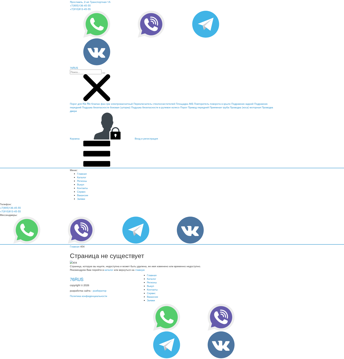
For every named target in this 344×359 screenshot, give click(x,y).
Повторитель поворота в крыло (212, 103)
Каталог (81, 177)
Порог (183, 107)
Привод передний (198, 107)
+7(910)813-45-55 (80, 9)
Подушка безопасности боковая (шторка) (106, 107)
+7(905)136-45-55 (80, 5)
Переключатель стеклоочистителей (154, 103)
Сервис (81, 191)
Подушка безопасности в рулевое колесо (155, 107)
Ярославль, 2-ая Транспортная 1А (90, 2)
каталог (108, 269)
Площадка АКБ (184, 103)
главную (140, 269)
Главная (82, 173)
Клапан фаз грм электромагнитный (112, 103)
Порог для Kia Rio (80, 103)
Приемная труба (219, 107)
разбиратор (99, 290)
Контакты (82, 188)
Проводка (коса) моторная (245, 107)
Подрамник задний (242, 103)
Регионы (82, 181)
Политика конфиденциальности (88, 296)
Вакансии (82, 195)
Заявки (81, 198)
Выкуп (80, 184)
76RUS (76, 279)
